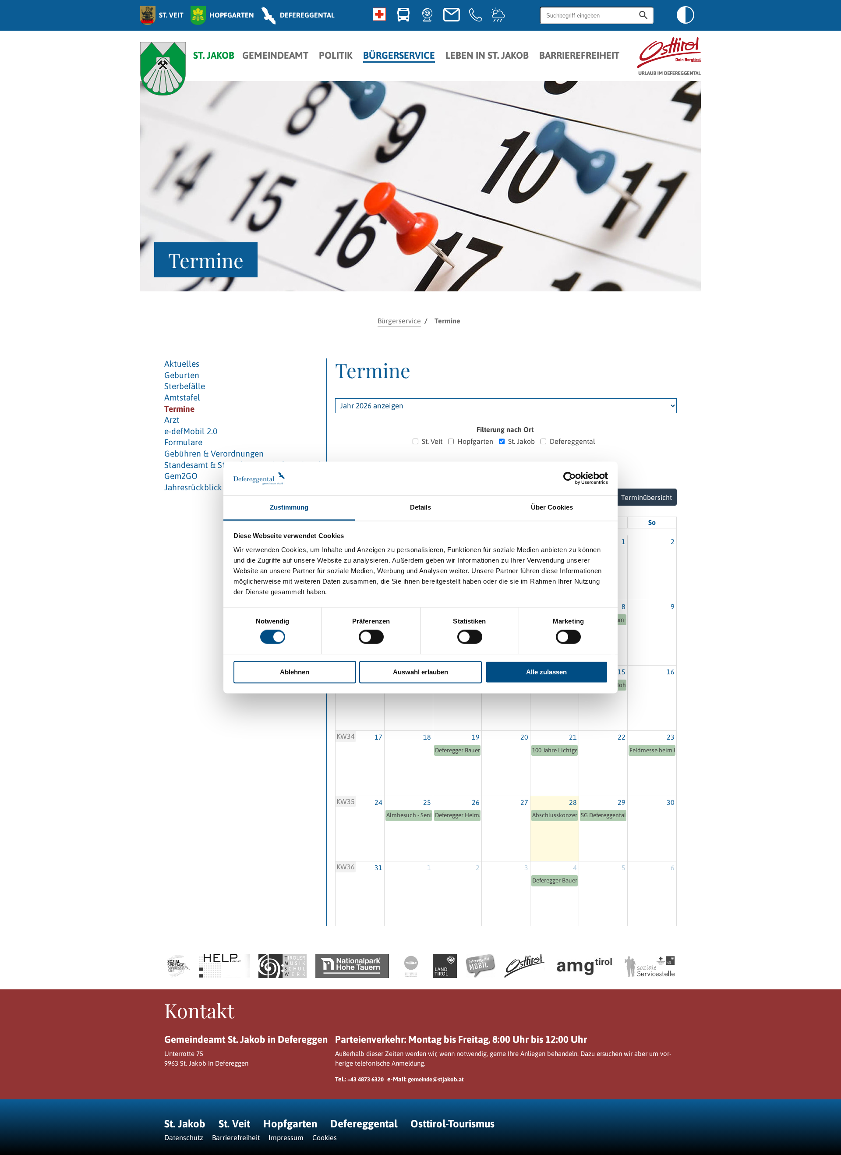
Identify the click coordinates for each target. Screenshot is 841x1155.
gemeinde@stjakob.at (436, 1079)
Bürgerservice (399, 55)
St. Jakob (521, 441)
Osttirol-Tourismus (452, 1124)
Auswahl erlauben (420, 672)
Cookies (324, 1137)
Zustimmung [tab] (289, 507)
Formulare (183, 442)
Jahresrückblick (193, 487)
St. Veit (432, 441)
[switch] (371, 637)
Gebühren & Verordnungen (214, 453)
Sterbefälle (184, 386)
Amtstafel (182, 397)
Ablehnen (294, 672)
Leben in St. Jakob (487, 55)
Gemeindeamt (275, 55)
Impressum (286, 1137)
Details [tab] (420, 507)
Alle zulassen (546, 672)
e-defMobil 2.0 (190, 431)
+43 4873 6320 (365, 1079)
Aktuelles (181, 363)
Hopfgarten (475, 441)
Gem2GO (181, 476)
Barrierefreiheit (579, 55)
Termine (179, 409)
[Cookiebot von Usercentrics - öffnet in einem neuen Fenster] (569, 478)
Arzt (172, 420)
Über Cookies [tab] (552, 507)
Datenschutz (183, 1137)
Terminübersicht (646, 497)
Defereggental (572, 441)
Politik (336, 55)
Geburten (181, 375)
